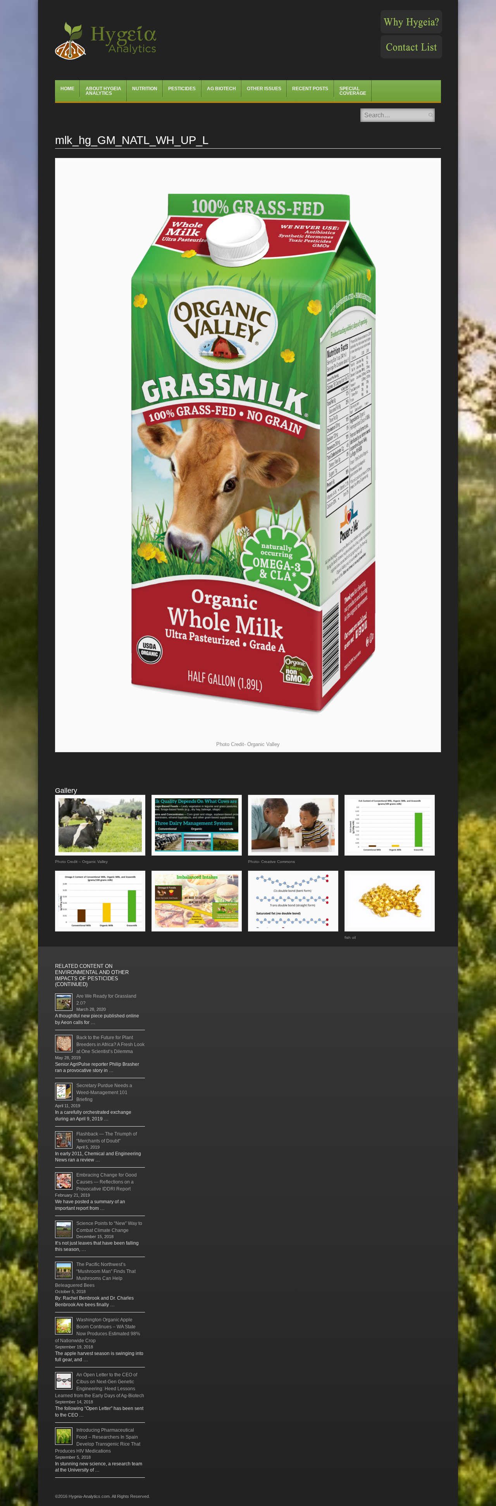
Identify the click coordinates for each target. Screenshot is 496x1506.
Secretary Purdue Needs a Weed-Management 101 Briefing (104, 1092)
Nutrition (144, 88)
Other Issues (264, 88)
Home (67, 88)
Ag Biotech (221, 88)
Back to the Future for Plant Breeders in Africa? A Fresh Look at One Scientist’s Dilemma (110, 1044)
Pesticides (182, 88)
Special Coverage (352, 91)
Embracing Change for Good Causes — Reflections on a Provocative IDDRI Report (106, 1182)
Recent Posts (310, 88)
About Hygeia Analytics (103, 91)
